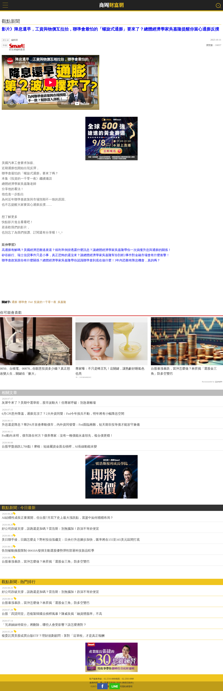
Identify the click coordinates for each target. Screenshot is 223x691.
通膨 (14, 302)
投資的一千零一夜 (45, 302)
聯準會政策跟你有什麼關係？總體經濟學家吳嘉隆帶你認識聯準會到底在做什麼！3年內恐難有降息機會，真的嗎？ (81, 260)
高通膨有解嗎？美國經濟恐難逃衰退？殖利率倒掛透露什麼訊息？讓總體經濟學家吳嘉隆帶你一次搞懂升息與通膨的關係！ (86, 250)
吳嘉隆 (62, 302)
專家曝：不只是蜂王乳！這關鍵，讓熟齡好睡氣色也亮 (109, 371)
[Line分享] (115, 686)
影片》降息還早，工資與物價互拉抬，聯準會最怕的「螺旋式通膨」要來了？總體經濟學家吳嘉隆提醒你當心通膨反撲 (110, 29)
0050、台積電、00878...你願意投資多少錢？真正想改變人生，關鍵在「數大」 (35, 371)
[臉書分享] (103, 686)
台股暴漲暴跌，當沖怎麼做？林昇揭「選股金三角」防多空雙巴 (184, 371)
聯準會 (23, 302)
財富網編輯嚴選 (17, 49)
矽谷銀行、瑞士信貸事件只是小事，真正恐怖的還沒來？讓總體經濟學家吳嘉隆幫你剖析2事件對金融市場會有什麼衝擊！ (86, 255)
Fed (30, 302)
